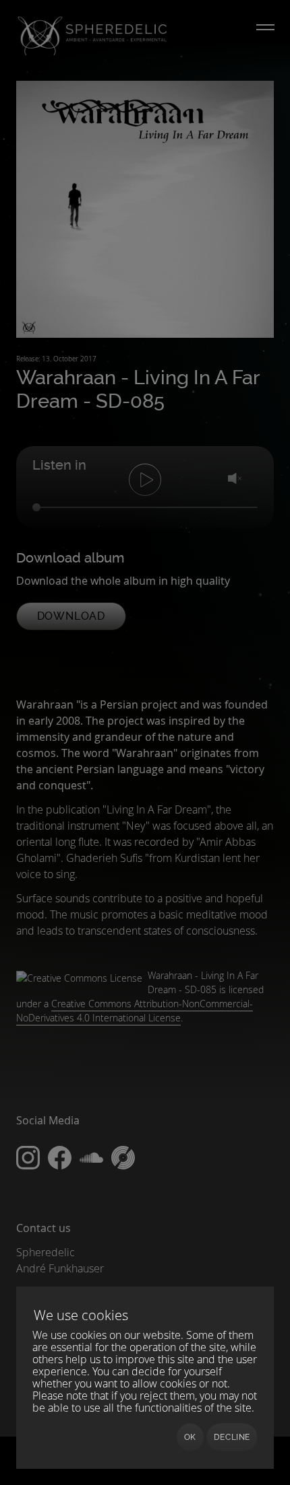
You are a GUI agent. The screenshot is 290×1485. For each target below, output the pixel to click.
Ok (190, 1437)
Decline (232, 1437)
